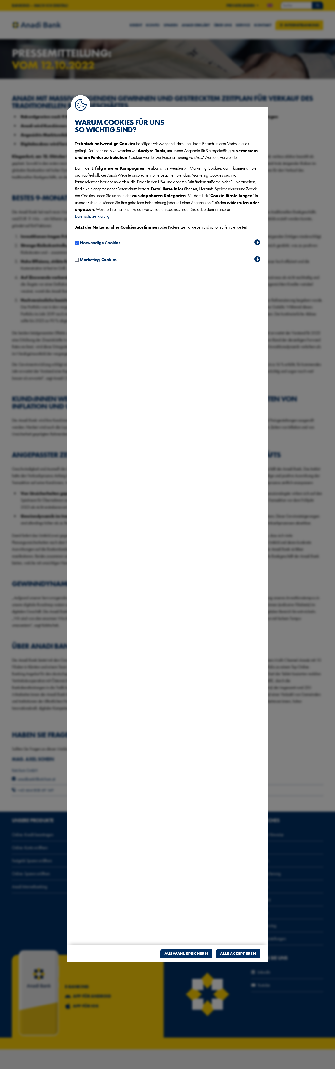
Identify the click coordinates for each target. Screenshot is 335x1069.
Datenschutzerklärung (92, 216)
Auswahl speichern (186, 953)
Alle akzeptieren (238, 953)
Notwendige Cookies (100, 242)
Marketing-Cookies (98, 259)
